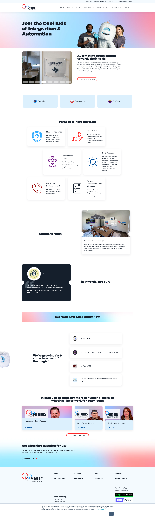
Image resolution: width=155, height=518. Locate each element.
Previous (81, 234)
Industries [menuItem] (101, 8)
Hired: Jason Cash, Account (35, 421)
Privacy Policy (100, 509)
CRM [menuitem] (96, 474)
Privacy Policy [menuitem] (121, 479)
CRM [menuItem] (78, 8)
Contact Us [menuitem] (112, 1)
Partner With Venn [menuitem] (100, 1)
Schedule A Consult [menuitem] (125, 1)
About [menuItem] (127, 8)
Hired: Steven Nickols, (86, 423)
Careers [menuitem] (77, 474)
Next (130, 234)
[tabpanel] (47, 67)
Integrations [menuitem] (59, 479)
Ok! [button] (111, 514)
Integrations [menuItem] (65, 8)
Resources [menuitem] (78, 479)
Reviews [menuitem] (88, 1)
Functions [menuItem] (88, 8)
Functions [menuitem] (119, 474)
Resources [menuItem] (115, 8)
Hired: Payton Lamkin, (116, 423)
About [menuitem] (56, 474)
